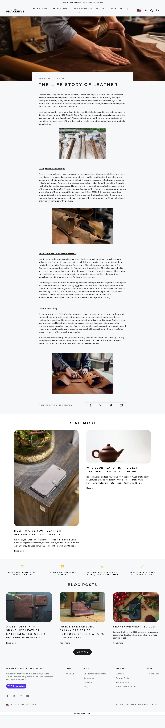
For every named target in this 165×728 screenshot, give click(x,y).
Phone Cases (40, 9)
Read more (19, 551)
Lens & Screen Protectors (89, 9)
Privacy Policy (122, 682)
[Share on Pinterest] (111, 405)
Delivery (88, 682)
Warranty (120, 674)
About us (70, 674)
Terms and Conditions (126, 686)
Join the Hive (152, 674)
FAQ (86, 686)
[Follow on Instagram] (21, 696)
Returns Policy (123, 678)
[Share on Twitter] (100, 405)
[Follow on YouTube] (27, 696)
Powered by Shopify (148, 704)
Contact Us (89, 678)
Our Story (116, 9)
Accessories (60, 9)
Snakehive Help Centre (95, 674)
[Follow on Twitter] (14, 696)
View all (82, 652)
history (61, 78)
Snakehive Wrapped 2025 (134, 626)
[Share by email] (121, 405)
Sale (80, 13)
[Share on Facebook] (90, 405)
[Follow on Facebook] (7, 696)
